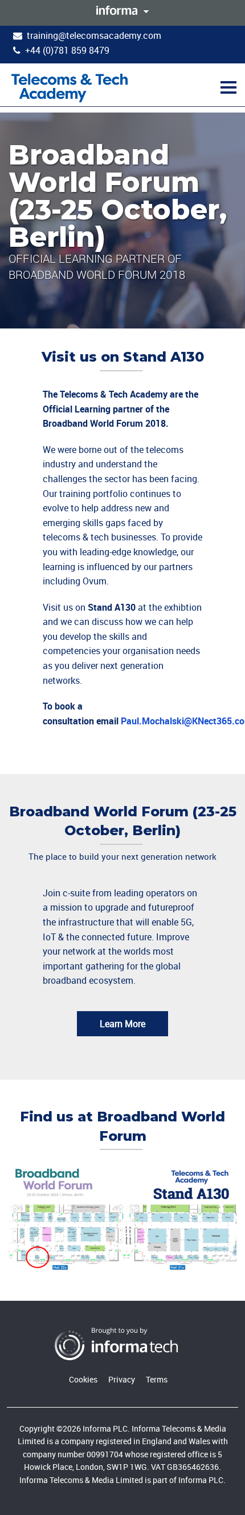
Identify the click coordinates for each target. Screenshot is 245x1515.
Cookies (83, 1379)
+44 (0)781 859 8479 (67, 50)
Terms (157, 1379)
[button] (227, 87)
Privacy (121, 1379)
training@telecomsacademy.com (94, 35)
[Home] (69, 87)
